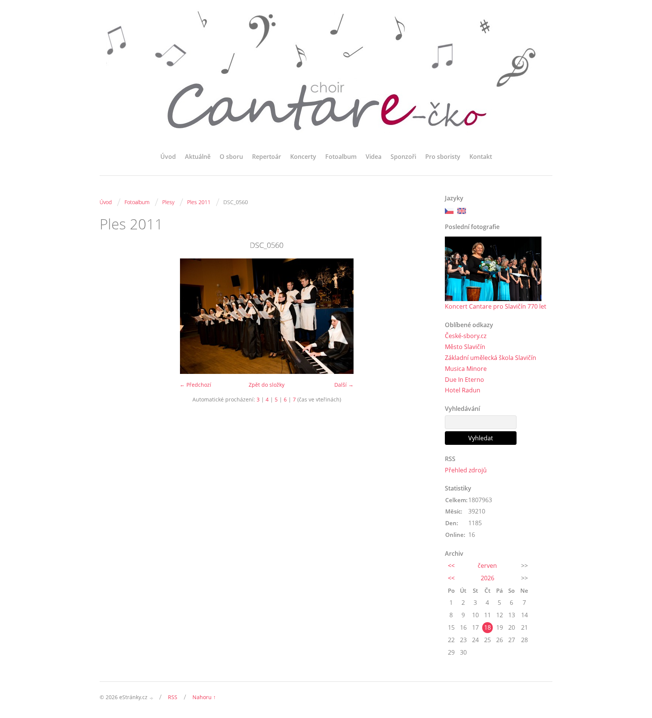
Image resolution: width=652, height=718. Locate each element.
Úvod (168, 156)
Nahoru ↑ (204, 697)
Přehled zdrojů (466, 470)
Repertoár (266, 156)
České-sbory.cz (465, 336)
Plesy (168, 202)
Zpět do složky (266, 384)
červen (487, 565)
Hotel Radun (462, 390)
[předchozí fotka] (111, 316)
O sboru (231, 156)
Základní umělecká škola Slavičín (490, 358)
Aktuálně (198, 156)
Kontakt (480, 156)
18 (487, 627)
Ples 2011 (199, 202)
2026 (487, 578)
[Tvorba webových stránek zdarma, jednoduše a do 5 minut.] (151, 698)
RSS (172, 697)
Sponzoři (403, 156)
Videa (373, 156)
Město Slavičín (465, 347)
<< (451, 565)
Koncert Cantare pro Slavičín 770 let (495, 306)
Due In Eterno (464, 379)
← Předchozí (195, 384)
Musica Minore (466, 368)
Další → (344, 384)
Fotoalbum (341, 156)
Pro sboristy (442, 156)
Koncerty (303, 156)
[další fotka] (421, 316)
